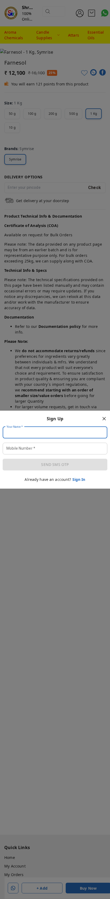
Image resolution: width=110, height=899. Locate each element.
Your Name (14, 426)
